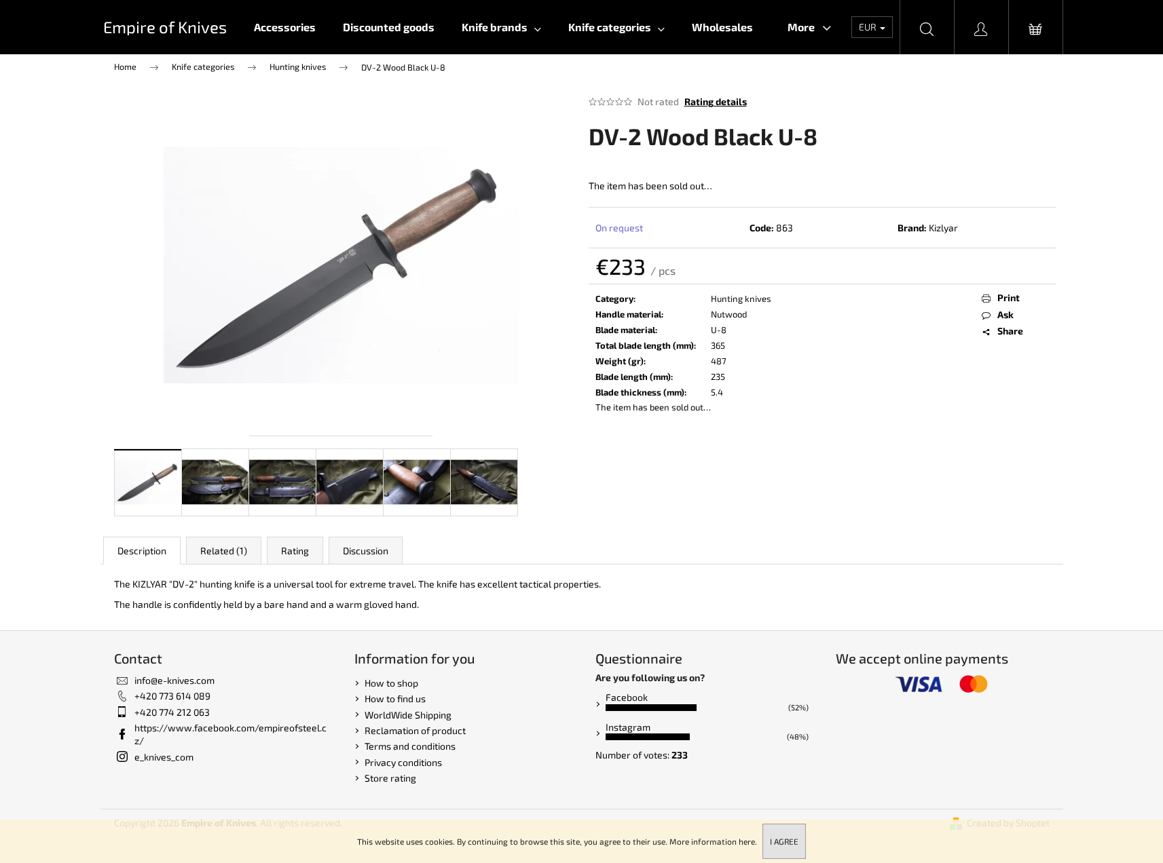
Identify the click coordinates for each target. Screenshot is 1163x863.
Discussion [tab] (365, 550)
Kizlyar (943, 227)
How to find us (395, 698)
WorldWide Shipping (408, 715)
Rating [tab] (295, 550)
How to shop (391, 683)
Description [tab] (141, 550)
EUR (869, 27)
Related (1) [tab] (223, 550)
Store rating (390, 778)
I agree (784, 841)
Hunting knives (741, 298)
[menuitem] (284, 27)
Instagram (628, 727)
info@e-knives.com (174, 680)
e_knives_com (163, 757)
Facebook (627, 697)
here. (748, 841)
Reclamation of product (415, 730)
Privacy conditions (403, 762)
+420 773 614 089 (172, 696)
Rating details (715, 101)
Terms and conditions (410, 746)
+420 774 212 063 (172, 712)
